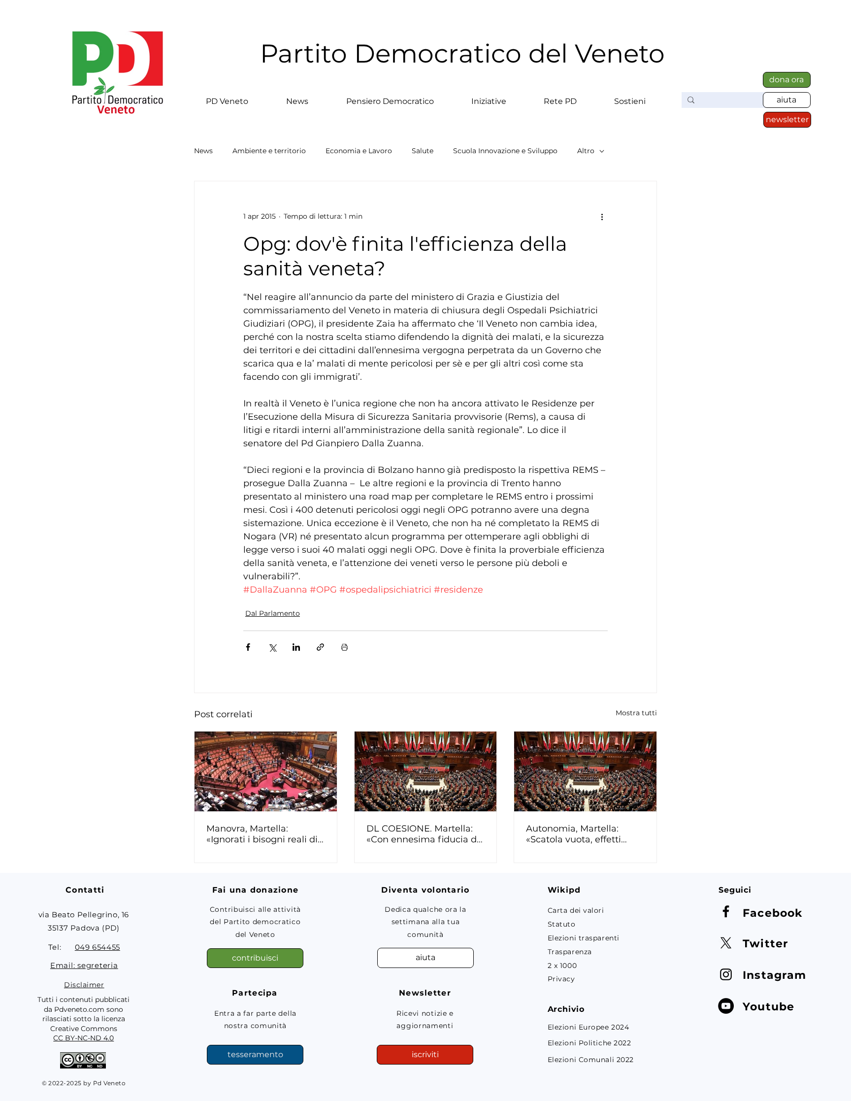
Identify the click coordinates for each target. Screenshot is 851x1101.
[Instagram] (726, 974)
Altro (585, 151)
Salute (422, 151)
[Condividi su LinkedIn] (296, 647)
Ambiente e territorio (269, 151)
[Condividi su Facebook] (248, 647)
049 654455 (97, 947)
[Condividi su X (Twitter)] (272, 647)
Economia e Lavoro (359, 151)
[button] (227, 97)
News (203, 151)
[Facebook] (726, 911)
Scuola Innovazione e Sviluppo (505, 151)
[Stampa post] (344, 647)
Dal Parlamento (272, 613)
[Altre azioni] (602, 217)
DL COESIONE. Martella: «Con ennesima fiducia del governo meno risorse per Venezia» (425, 834)
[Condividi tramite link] (320, 647)
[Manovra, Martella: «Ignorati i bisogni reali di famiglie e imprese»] (266, 771)
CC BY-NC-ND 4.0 (83, 1038)
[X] (726, 943)
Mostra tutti (636, 712)
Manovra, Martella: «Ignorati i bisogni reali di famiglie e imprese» (262, 834)
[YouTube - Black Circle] (726, 1006)
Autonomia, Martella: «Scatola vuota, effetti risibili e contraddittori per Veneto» (583, 834)
